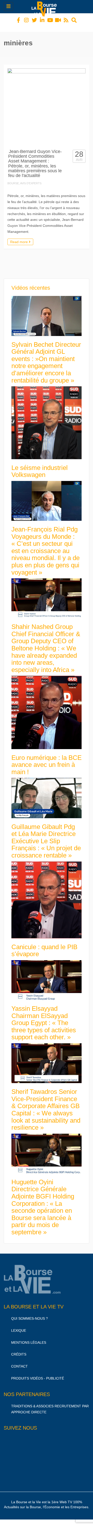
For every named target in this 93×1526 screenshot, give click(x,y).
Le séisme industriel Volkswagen (39, 466)
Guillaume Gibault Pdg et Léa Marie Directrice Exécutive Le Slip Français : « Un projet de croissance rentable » (46, 836)
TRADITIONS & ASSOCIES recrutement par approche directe (50, 1405)
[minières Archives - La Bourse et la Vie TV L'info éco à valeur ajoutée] (45, 6)
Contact (19, 1362)
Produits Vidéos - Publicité (37, 1374)
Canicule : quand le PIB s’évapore (44, 946)
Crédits (18, 1350)
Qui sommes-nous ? (29, 1314)
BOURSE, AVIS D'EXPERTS (24, 178)
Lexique (18, 1326)
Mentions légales (28, 1338)
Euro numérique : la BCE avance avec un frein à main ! (46, 760)
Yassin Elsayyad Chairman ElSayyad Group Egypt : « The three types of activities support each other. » (43, 1018)
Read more (19, 237)
